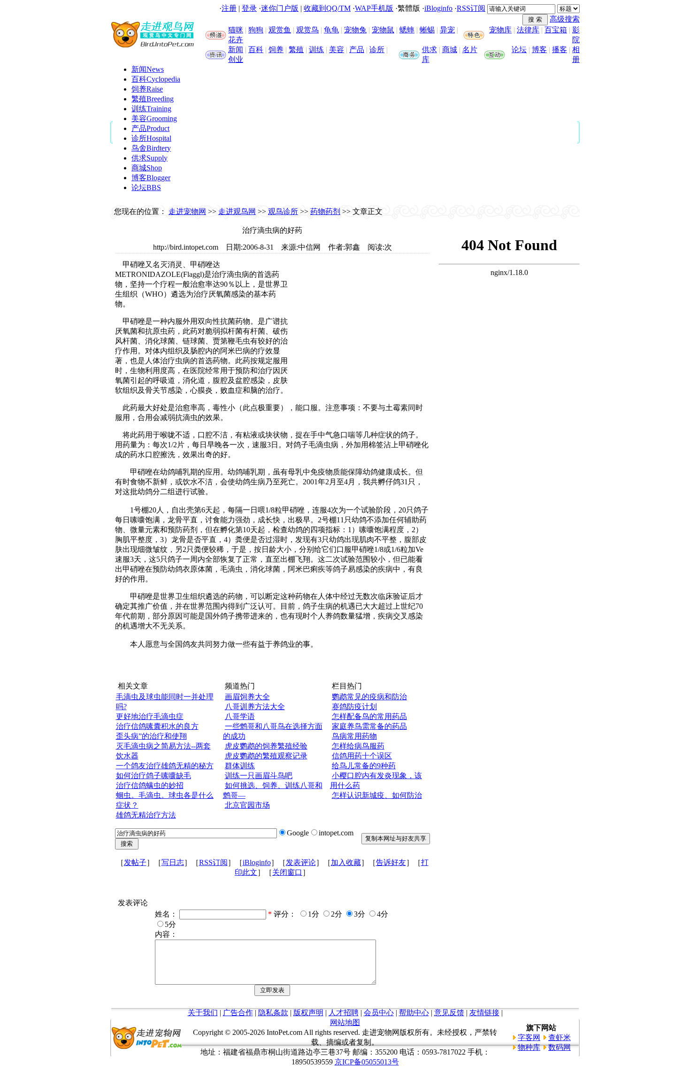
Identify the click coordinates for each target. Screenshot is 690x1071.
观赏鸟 (307, 30)
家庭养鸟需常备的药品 (369, 726)
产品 (356, 50)
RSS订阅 (471, 8)
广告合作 (238, 1013)
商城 (449, 50)
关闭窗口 (287, 872)
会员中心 (379, 1013)
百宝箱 (555, 30)
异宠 (447, 30)
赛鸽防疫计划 (354, 707)
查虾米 (559, 1037)
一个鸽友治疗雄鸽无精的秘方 (165, 766)
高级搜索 (565, 19)
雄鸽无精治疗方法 (146, 815)
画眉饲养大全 (247, 697)
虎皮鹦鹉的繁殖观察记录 (266, 756)
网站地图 (345, 1022)
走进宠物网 (187, 211)
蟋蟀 (406, 30)
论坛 (519, 50)
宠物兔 (355, 30)
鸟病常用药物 (354, 736)
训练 (316, 50)
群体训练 (240, 766)
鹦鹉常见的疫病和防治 (369, 697)
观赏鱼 (279, 30)
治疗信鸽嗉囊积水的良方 (157, 726)
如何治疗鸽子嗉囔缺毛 (153, 776)
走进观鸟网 (237, 211)
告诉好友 (391, 862)
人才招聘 (344, 1013)
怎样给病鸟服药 (358, 746)
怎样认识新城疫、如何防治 (377, 795)
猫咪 (235, 30)
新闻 (235, 50)
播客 (559, 50)
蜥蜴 (427, 30)
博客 (539, 50)
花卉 (235, 40)
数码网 (559, 1047)
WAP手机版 (374, 8)
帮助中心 (414, 1013)
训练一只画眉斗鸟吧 (258, 776)
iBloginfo (438, 8)
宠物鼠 (383, 30)
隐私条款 (273, 1013)
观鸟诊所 (283, 211)
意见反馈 (449, 1013)
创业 (235, 59)
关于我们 (203, 1013)
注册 (229, 8)
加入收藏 (346, 862)
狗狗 (255, 30)
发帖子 (135, 862)
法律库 (528, 30)
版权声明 (308, 1013)
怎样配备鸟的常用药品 (369, 716)
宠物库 (500, 30)
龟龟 (331, 30)
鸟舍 (151, 148)
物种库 (529, 1047)
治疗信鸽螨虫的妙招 (150, 785)
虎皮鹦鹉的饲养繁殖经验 (266, 746)
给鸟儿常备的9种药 (364, 766)
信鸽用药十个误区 (362, 756)
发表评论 (301, 862)
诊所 (376, 50)
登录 (249, 8)
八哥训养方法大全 (255, 707)
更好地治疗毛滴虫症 (150, 716)
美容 (336, 50)
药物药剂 (325, 211)
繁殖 (296, 50)
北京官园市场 (247, 805)
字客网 (529, 1037)
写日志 (172, 862)
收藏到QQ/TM (327, 8)
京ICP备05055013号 (367, 1062)
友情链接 (484, 1013)
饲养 (276, 50)
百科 (255, 50)
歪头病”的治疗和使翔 (151, 736)
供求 (429, 50)
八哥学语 (240, 716)
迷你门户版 (280, 8)
